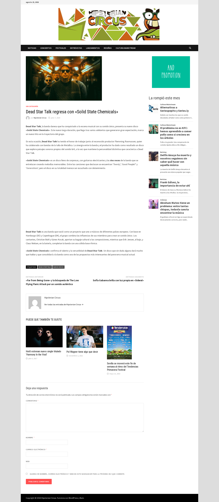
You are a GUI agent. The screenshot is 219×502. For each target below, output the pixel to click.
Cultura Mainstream (125, 48)
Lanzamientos (93, 48)
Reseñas (108, 48)
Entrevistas (76, 48)
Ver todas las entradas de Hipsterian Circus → (63, 304)
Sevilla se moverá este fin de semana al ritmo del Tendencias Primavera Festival (122, 366)
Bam (82, 498)
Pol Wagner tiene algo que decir (82, 351)
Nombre (30, 437)
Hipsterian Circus (40, 118)
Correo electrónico (36, 449)
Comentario (32, 401)
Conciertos (46, 48)
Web (28, 461)
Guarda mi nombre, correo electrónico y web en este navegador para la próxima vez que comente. (77, 474)
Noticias (32, 48)
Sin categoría (32, 106)
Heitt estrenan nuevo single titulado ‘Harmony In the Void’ (43, 353)
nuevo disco (58, 267)
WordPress (73, 498)
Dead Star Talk (45, 267)
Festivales (61, 48)
